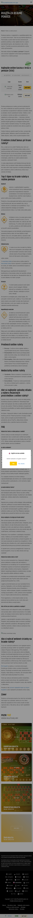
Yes (13, 463)
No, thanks (21, 464)
